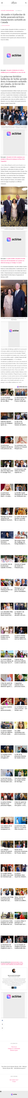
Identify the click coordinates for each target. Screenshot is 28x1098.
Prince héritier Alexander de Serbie (14, 964)
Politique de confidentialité (14, 1048)
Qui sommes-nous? (14, 1079)
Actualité (3, 10)
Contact (14, 1081)
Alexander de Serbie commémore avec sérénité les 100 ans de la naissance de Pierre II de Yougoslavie (13, 159)
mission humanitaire (15, 963)
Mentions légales (14, 1050)
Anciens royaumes (10, 10)
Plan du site (14, 1047)
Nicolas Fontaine (6, 25)
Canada (20, 962)
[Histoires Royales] (14, 2)
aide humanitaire (15, 962)
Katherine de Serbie (5, 963)
